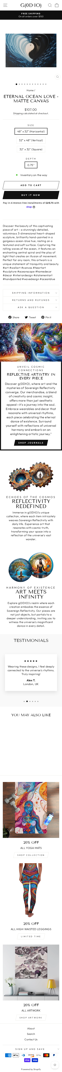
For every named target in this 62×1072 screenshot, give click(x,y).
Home (30, 90)
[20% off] (31, 810)
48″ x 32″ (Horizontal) (31, 131)
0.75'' (31, 165)
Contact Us (30, 1039)
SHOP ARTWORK (31, 1017)
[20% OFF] (31, 891)
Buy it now (31, 195)
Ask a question (31, 307)
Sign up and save (30, 1049)
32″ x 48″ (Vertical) (31, 140)
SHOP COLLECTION (31, 855)
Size (31, 125)
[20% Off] (31, 972)
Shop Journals (31, 442)
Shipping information (31, 292)
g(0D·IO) (31, 5)
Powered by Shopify (31, 1069)
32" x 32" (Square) (31, 149)
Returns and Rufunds (31, 300)
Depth (31, 158)
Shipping (18, 113)
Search (31, 1033)
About (31, 1028)
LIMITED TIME (31, 936)
